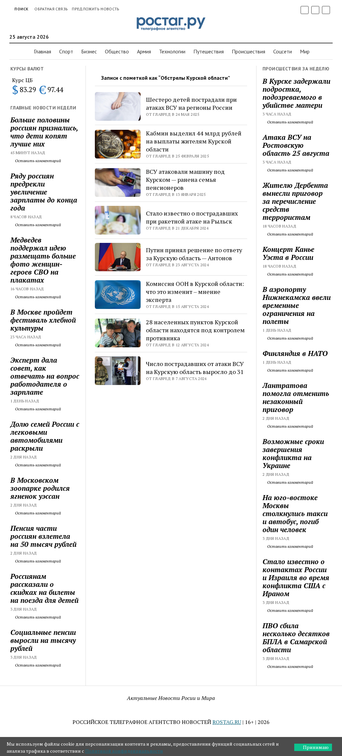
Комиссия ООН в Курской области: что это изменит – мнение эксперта (195, 292)
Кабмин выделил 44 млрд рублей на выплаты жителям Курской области (193, 141)
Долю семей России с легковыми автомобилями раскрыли (44, 436)
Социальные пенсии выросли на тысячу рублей (43, 640)
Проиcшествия (248, 51)
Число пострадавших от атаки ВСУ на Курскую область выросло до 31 (195, 368)
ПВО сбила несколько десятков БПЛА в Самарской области (296, 638)
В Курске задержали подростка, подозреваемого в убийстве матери (296, 93)
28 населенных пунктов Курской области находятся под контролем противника (195, 330)
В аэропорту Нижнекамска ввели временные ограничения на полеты (297, 305)
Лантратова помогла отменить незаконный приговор (296, 397)
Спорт (66, 51)
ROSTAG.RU (226, 722)
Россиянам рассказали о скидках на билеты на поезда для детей (44, 588)
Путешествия (208, 51)
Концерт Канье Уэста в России (288, 253)
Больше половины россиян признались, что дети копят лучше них (44, 132)
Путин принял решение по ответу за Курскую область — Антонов (194, 254)
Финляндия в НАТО (295, 353)
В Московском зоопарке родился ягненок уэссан (40, 488)
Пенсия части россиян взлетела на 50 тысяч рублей (43, 536)
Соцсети (282, 51)
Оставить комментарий (37, 160)
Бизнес (89, 51)
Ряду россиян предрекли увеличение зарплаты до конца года (43, 192)
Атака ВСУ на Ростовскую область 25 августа (296, 145)
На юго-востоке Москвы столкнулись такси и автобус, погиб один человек (295, 513)
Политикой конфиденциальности (124, 751)
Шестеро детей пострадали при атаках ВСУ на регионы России (191, 103)
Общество (117, 51)
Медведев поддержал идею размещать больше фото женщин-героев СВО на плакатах (43, 260)
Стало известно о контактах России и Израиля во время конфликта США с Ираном (296, 577)
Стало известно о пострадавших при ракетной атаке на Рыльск (192, 217)
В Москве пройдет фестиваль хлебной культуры (43, 320)
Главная (42, 51)
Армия (144, 51)
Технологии (172, 51)
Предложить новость (95, 8)
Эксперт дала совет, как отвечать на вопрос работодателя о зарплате (44, 376)
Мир (305, 51)
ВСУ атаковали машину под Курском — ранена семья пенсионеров (185, 179)
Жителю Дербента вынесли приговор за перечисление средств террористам (295, 201)
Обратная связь (51, 8)
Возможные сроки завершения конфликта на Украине (293, 453)
